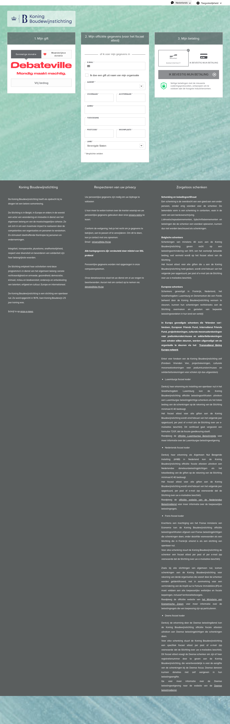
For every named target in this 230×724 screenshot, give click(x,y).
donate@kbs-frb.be (94, 287)
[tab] (26, 54)
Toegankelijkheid (209, 3)
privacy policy (135, 215)
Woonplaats (125, 130)
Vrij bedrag (41, 83)
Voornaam (93, 94)
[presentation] (26, 54)
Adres (90, 106)
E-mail (90, 62)
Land (90, 141)
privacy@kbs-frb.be (101, 242)
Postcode (92, 130)
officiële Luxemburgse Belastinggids (197, 436)
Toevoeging (93, 118)
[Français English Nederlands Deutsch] (183, 2)
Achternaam (126, 94)
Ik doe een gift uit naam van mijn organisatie (114, 75)
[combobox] (115, 86)
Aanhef (91, 82)
